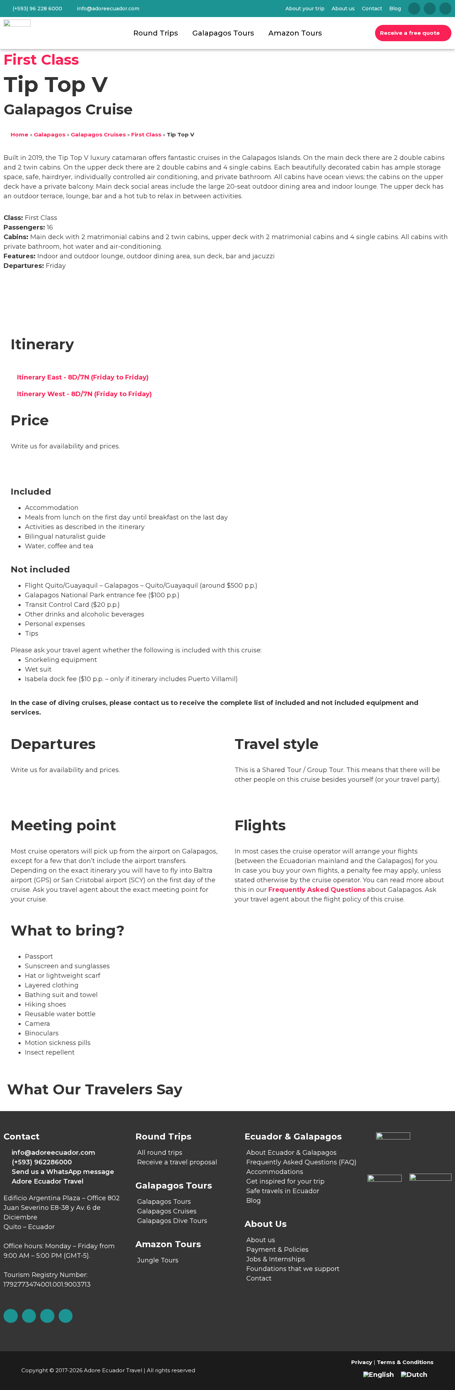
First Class (41, 59)
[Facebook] (430, 8)
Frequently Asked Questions (316, 890)
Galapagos (49, 134)
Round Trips (155, 33)
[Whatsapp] (66, 1316)
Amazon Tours (295, 33)
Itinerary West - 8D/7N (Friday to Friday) (84, 394)
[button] (227, 377)
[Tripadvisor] (414, 8)
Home (19, 134)
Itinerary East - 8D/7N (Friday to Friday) (83, 377)
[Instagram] (445, 8)
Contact (372, 8)
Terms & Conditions (405, 1362)
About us (343, 8)
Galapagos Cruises (98, 134)
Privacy (361, 1362)
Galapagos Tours (223, 33)
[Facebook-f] (29, 1316)
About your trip (305, 8)
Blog (395, 8)
